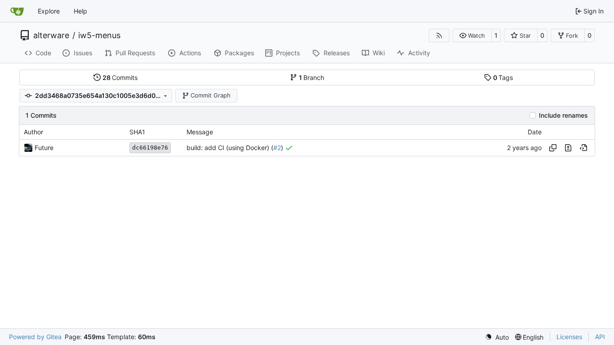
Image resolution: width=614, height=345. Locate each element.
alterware (51, 35)
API (600, 337)
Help (80, 11)
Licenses (569, 337)
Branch (312, 77)
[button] (472, 35)
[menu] (497, 337)
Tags (503, 77)
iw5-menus (99, 35)
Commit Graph (211, 95)
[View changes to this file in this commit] (568, 148)
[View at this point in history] (583, 148)
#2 (277, 147)
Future (44, 147)
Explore (49, 11)
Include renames (563, 115)
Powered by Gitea (35, 337)
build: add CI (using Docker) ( (230, 147)
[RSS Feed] (439, 35)
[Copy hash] (553, 148)
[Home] (17, 11)
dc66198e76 (150, 147)
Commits (120, 77)
